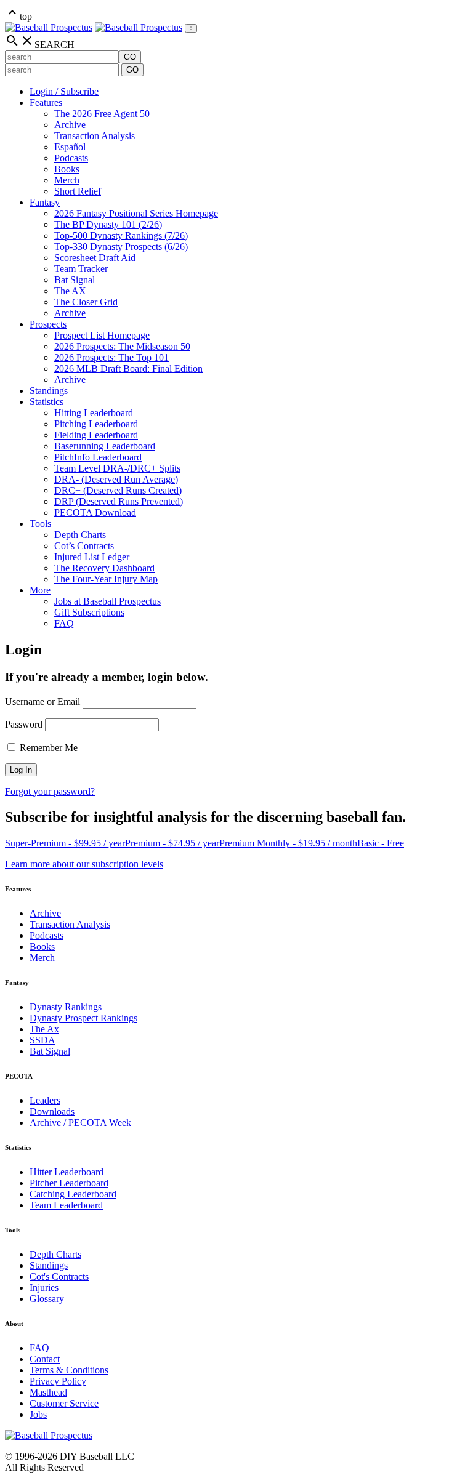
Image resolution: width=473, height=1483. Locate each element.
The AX (70, 291)
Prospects (48, 324)
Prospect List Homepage (102, 335)
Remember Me (47, 747)
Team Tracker (81, 268)
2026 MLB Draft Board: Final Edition (128, 368)
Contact (45, 1359)
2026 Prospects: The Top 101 (111, 357)
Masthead (48, 1392)
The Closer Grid (86, 302)
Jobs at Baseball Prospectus (107, 601)
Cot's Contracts (59, 1276)
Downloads (52, 1111)
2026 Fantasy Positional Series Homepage (136, 213)
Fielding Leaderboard (96, 435)
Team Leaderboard (66, 1205)
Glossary (47, 1298)
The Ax (44, 1029)
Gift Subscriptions (89, 612)
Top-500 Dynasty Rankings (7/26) (121, 235)
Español (70, 147)
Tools (40, 523)
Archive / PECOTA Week (80, 1122)
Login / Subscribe (64, 91)
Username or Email (42, 701)
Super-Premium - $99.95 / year (65, 843)
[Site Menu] (191, 28)
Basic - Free (380, 843)
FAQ (64, 623)
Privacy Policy (58, 1381)
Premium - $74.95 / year (172, 843)
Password (23, 724)
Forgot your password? (50, 791)
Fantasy (45, 202)
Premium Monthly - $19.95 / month (288, 843)
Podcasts (71, 158)
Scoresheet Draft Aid (94, 257)
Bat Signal (74, 280)
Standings (49, 390)
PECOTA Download (95, 512)
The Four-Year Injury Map (106, 579)
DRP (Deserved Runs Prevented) (118, 501)
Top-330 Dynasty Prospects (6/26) (121, 246)
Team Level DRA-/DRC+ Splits (117, 468)
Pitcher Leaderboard (69, 1183)
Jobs (38, 1414)
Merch (66, 180)
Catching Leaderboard (73, 1194)
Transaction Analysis (94, 136)
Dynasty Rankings (66, 1007)
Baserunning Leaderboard (104, 446)
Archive (70, 124)
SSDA (42, 1040)
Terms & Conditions (69, 1370)
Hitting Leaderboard (93, 413)
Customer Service (64, 1403)
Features (46, 102)
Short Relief (77, 191)
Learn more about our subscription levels (84, 864)
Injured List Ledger (91, 557)
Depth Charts (80, 534)
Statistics (46, 401)
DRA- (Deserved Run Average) (116, 479)
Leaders (45, 1100)
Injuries (44, 1287)
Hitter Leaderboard (66, 1172)
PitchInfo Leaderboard (98, 457)
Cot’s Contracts (84, 546)
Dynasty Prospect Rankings (83, 1018)
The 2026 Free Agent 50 (102, 113)
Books (66, 169)
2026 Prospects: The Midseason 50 (122, 346)
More (40, 590)
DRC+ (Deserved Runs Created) (118, 490)
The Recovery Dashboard (104, 568)
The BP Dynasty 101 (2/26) (108, 224)
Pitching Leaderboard (96, 424)
